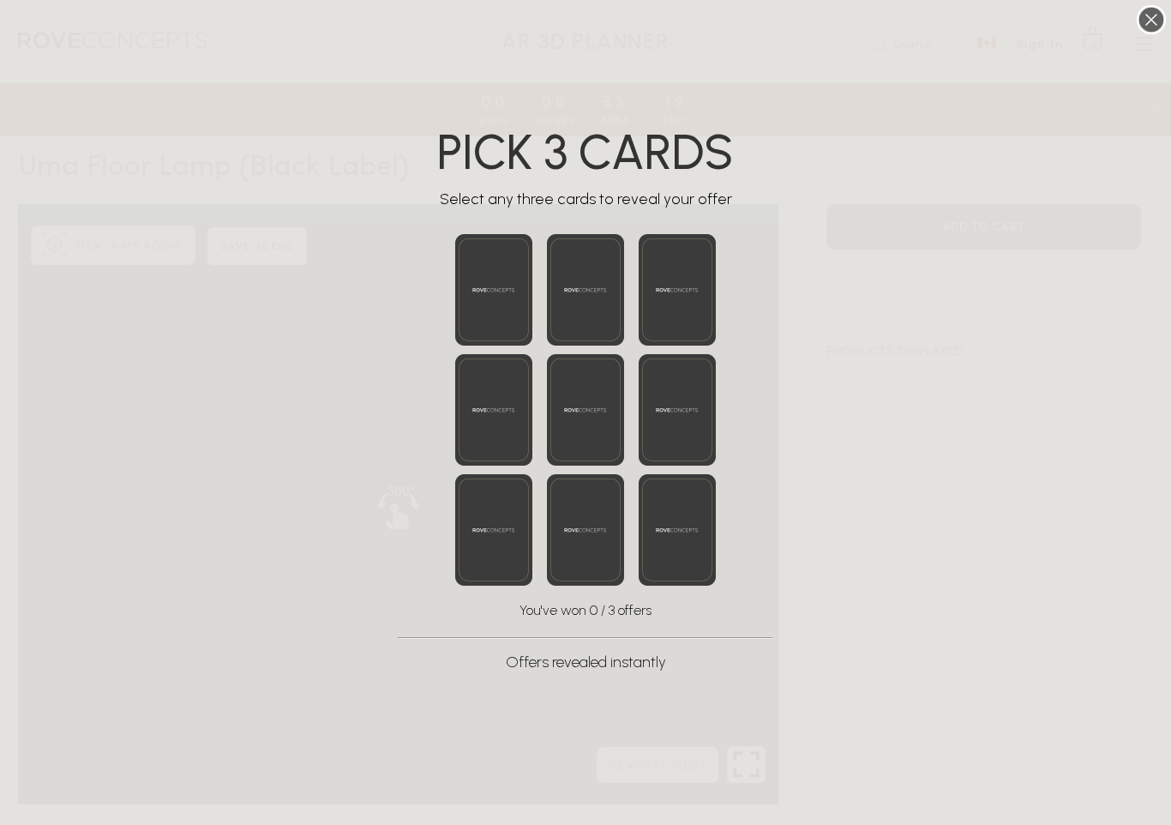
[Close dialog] (1151, 20)
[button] (493, 290)
